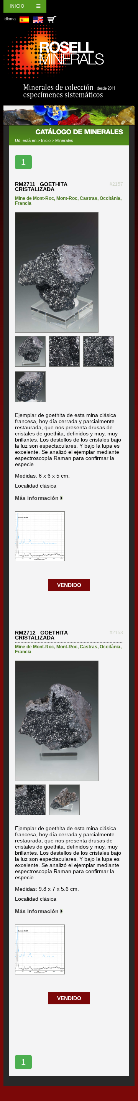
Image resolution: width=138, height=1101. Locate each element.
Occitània (110, 198)
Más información (37, 498)
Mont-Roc (66, 198)
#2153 (116, 632)
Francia (23, 203)
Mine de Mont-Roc (34, 198)
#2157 (116, 184)
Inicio (17, 6)
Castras (88, 198)
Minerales (64, 140)
